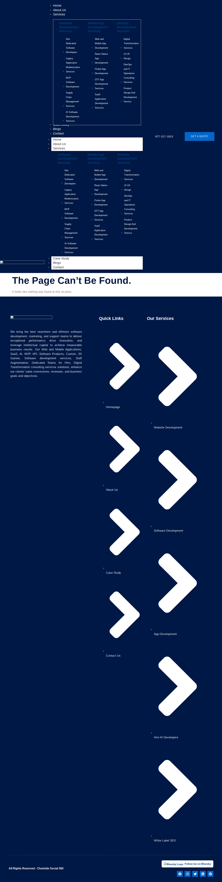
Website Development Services (126, 27)
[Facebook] (180, 874)
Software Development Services (69, 27)
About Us (59, 144)
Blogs (57, 263)
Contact (58, 267)
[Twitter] (195, 874)
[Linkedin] (203, 874)
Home (57, 139)
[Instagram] (187, 874)
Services (59, 148)
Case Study (61, 258)
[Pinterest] (210, 874)
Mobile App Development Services (98, 27)
